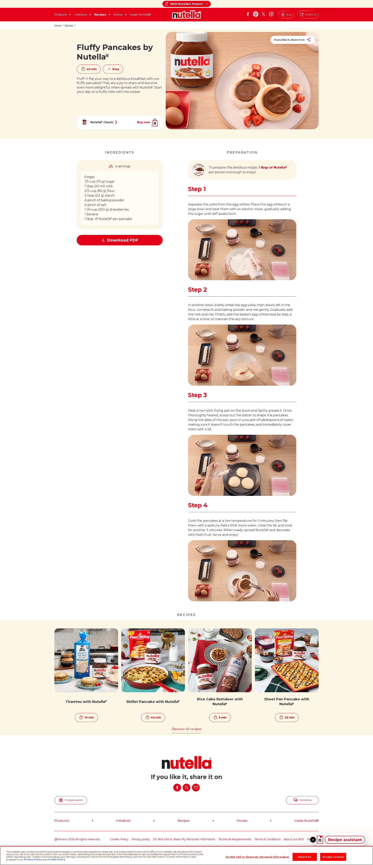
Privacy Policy (33, 859)
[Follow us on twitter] (263, 14)
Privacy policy (141, 839)
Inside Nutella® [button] (140, 14)
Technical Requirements (234, 839)
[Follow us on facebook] (248, 14)
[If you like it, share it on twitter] (186, 787)
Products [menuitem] (61, 821)
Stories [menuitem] (242, 821)
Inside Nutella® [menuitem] (306, 821)
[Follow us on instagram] (271, 14)
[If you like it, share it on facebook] (177, 787)
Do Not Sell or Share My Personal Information (184, 839)
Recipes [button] (100, 14)
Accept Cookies (333, 856)
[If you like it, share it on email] (196, 787)
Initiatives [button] (80, 14)
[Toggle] (313, 840)
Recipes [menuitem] (184, 821)
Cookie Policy (119, 839)
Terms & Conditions (267, 839)
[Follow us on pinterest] (256, 14)
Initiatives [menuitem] (123, 821)
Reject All (304, 856)
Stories (118, 14)
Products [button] (60, 14)
